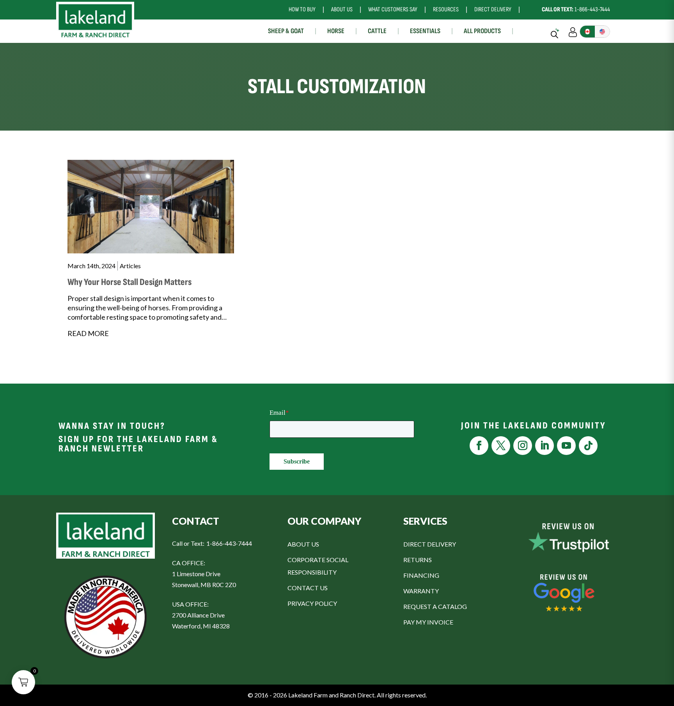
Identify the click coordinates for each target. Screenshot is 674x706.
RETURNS (417, 559)
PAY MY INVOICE (428, 622)
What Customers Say (392, 9)
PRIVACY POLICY (312, 603)
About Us (342, 9)
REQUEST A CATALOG (435, 606)
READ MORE (88, 333)
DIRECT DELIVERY (429, 544)
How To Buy (302, 9)
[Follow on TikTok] (588, 445)
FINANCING (421, 575)
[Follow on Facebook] (479, 445)
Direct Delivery (492, 9)
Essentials (425, 31)
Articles (130, 265)
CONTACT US (307, 587)
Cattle (377, 31)
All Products (482, 31)
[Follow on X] (500, 445)
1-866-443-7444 (576, 9)
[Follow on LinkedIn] (544, 445)
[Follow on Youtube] (566, 445)
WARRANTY (421, 591)
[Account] (573, 31)
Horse (335, 31)
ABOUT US (303, 544)
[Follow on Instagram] (522, 445)
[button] (23, 682)
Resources (446, 9)
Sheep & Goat (286, 31)
